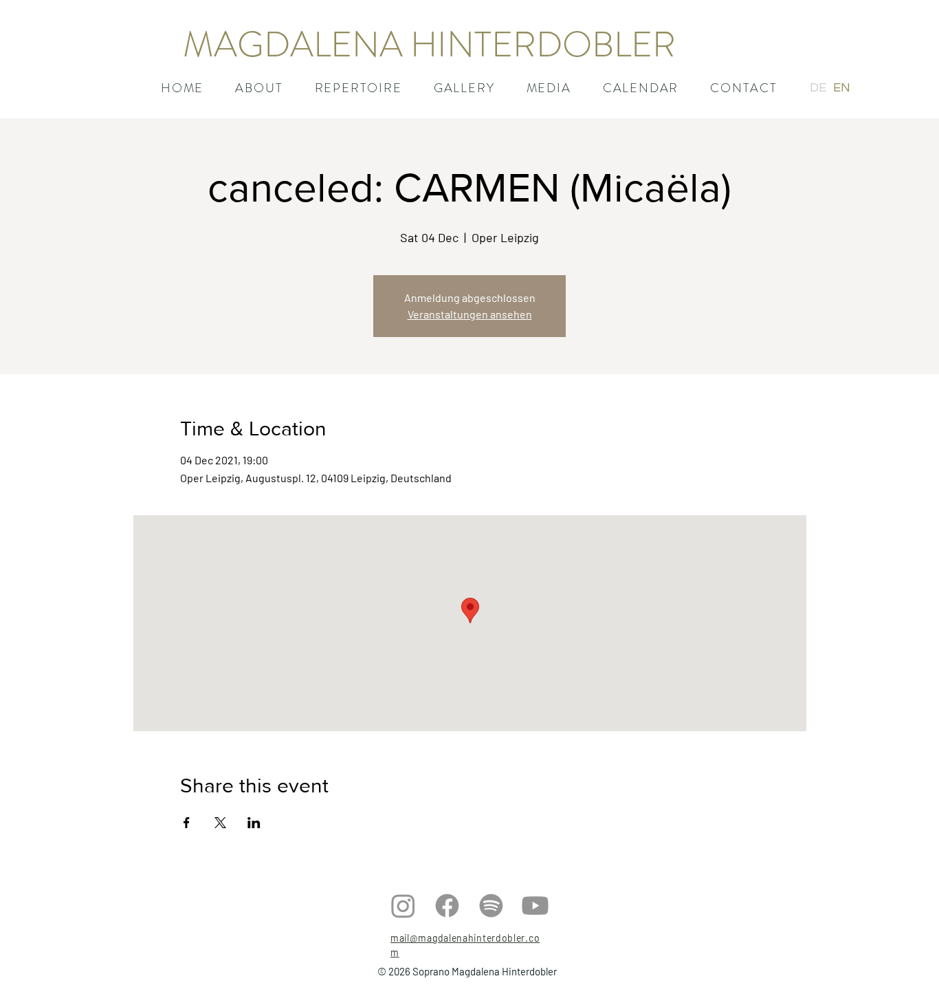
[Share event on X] (220, 822)
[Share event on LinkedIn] (254, 822)
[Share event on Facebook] (186, 822)
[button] (358, 88)
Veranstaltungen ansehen (470, 314)
